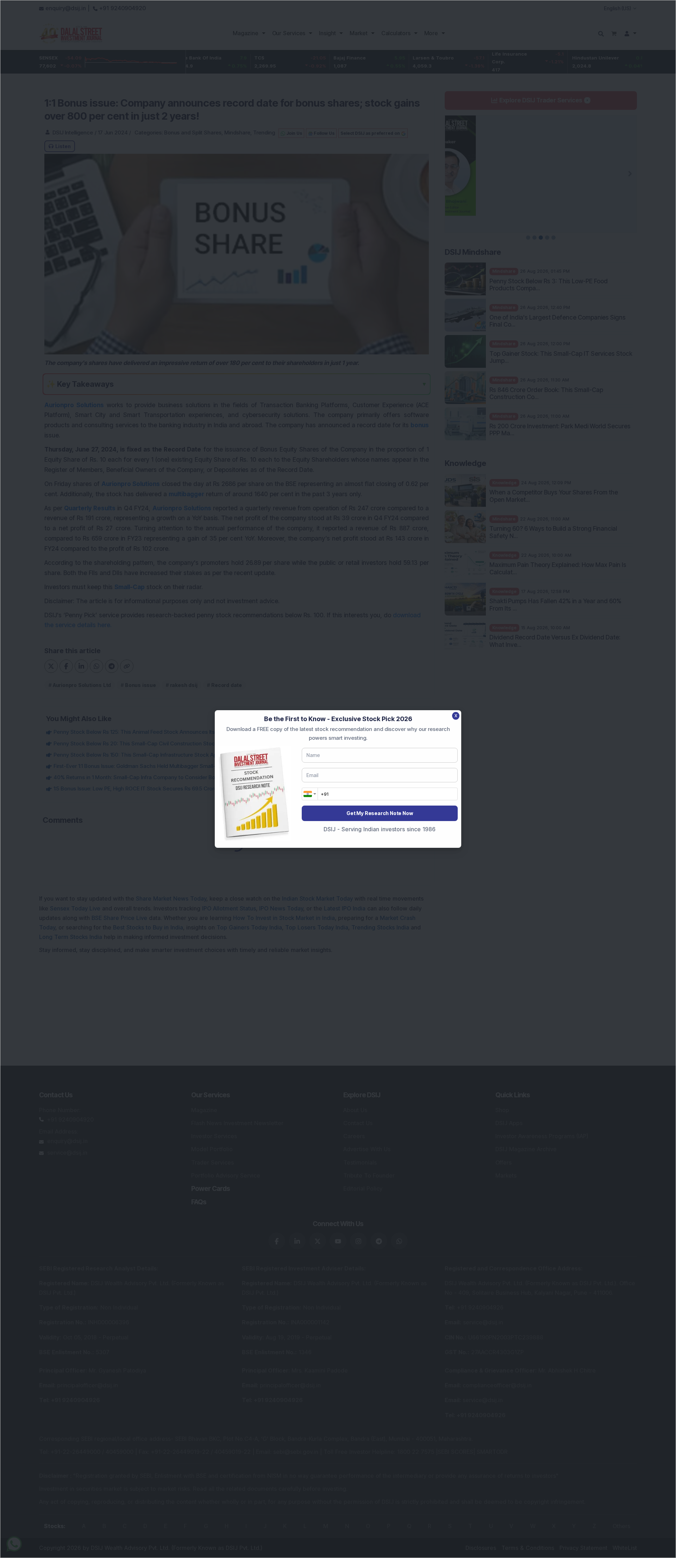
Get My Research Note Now (379, 813)
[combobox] (310, 794)
